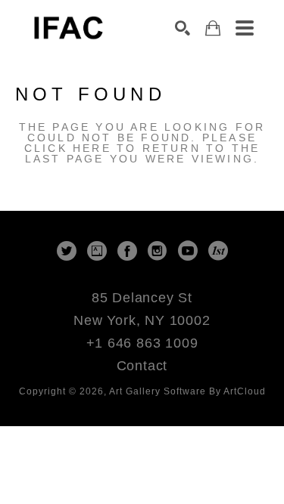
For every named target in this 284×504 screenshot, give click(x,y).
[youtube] (188, 251)
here (92, 148)
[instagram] (157, 251)
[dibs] (218, 251)
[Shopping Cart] (212, 28)
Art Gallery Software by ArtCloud (187, 391)
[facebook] (127, 251)
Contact (142, 366)
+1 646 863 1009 (142, 343)
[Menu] (245, 28)
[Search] (182, 28)
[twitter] (66, 251)
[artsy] (97, 251)
